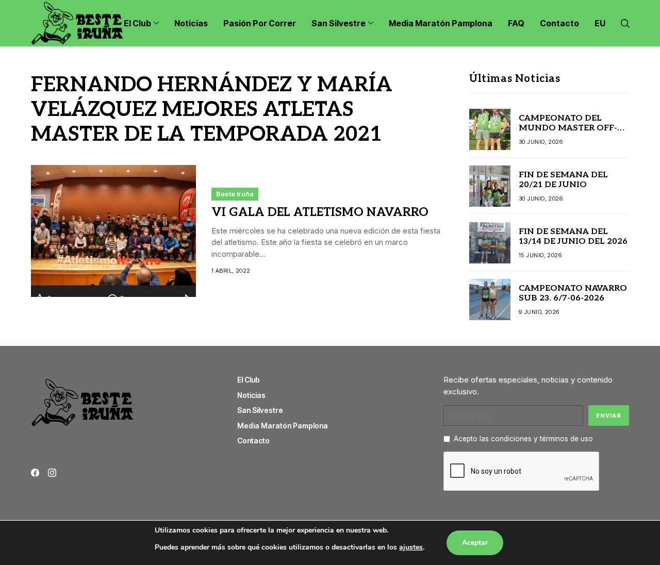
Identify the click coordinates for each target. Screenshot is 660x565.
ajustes (411, 547)
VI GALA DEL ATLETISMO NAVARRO (319, 212)
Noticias (251, 395)
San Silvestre (260, 410)
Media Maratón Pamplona (282, 425)
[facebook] (35, 473)
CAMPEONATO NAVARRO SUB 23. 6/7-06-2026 (573, 293)
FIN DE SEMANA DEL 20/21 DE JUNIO (563, 180)
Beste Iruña (235, 194)
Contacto (253, 440)
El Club (248, 379)
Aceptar (475, 542)
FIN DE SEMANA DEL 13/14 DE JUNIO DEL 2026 (573, 236)
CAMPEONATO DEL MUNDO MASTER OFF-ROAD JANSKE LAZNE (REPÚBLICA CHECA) (568, 133)
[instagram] (52, 473)
